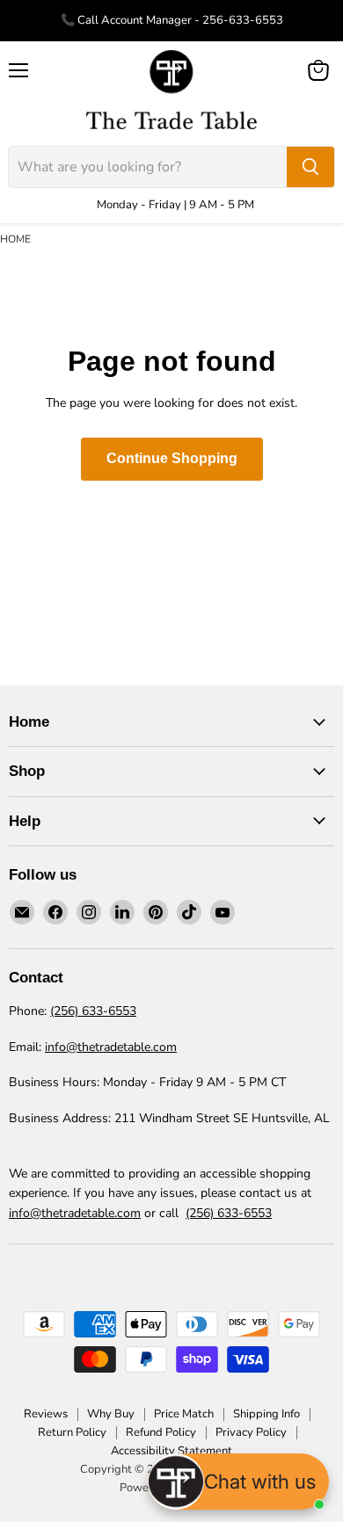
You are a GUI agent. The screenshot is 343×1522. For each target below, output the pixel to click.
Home (15, 239)
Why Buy (111, 1414)
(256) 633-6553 (93, 1011)
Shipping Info (266, 1414)
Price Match (184, 1414)
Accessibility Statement (171, 1451)
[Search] (310, 167)
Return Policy (72, 1432)
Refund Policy (161, 1432)
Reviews (46, 1414)
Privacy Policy (251, 1432)
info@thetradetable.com (111, 1047)
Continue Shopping (171, 458)
